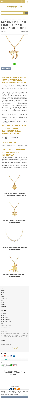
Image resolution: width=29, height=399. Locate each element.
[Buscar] (21, 13)
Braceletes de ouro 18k (6, 325)
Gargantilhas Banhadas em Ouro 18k (19, 19)
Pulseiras (3, 296)
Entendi (14, 396)
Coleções (3, 302)
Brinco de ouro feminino (6, 329)
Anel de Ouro (3, 315)
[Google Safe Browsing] (13, 365)
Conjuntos (3, 304)
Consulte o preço (6, 68)
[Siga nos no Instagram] (14, 348)
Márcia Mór (26, 31)
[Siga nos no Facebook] (12, 348)
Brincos (2, 292)
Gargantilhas (8, 19)
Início (3, 19)
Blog (2, 323)
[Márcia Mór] (14, 7)
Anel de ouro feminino (5, 319)
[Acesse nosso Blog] (17, 348)
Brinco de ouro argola (6, 327)
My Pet (2, 300)
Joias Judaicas (4, 298)
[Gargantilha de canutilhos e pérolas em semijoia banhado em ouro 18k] (14, 241)
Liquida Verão (3, 306)
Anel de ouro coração (5, 317)
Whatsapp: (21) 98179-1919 (6, 344)
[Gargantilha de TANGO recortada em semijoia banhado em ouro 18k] (14, 268)
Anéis (2, 294)
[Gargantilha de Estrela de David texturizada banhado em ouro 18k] (14, 214)
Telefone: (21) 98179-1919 (6, 342)
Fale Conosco (3, 313)
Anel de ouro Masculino (6, 321)
